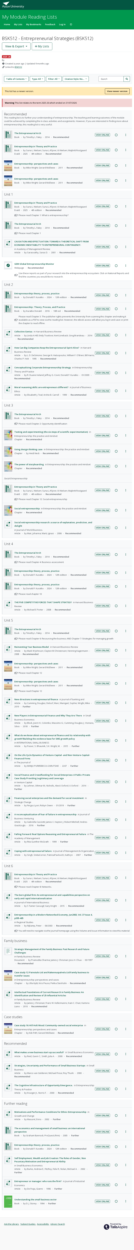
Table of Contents (15, 78)
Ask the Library (11, 1224)
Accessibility (43, 1224)
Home (7, 24)
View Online (102, 134)
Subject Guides (28, 1224)
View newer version (117, 91)
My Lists (18, 24)
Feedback (50, 24)
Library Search (57, 1224)
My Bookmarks (33, 24)
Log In (62, 24)
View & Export (14, 46)
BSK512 (18, 67)
